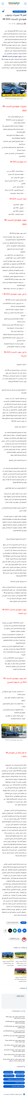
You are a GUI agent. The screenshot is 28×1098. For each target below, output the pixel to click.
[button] (19, 931)
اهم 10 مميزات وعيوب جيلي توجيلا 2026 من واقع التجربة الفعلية (15, 1022)
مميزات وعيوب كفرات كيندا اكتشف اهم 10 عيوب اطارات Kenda (15, 1041)
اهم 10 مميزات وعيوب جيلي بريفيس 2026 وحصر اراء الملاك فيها (15, 1017)
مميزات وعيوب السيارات (19, 11)
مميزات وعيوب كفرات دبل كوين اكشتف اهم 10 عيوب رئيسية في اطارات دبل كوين (14, 1060)
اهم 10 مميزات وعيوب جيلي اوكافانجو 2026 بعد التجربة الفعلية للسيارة (14, 1031)
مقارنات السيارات (19, 1082)
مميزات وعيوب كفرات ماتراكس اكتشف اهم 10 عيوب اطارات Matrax (14, 1046)
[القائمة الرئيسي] (25, 3)
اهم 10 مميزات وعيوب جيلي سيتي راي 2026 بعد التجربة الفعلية (14, 1036)
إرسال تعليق (20, 996)
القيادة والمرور (20, 1075)
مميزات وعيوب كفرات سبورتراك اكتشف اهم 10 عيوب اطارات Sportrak (14, 1050)
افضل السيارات (8, 1072)
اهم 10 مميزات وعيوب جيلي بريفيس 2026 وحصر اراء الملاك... (20, 963)
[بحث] (3, 3)
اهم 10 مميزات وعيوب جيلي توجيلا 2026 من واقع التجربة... (8, 963)
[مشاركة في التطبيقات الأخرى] (5, 931)
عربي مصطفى (20, 23)
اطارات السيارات (19, 1072)
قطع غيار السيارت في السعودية (16, 1079)
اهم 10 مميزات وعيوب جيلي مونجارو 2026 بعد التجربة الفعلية (20, 979)
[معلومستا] (14, 3)
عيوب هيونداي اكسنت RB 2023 (12, 56)
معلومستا (6, 1094)
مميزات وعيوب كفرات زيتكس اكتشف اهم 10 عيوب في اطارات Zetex (14, 1055)
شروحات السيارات (9, 1075)
